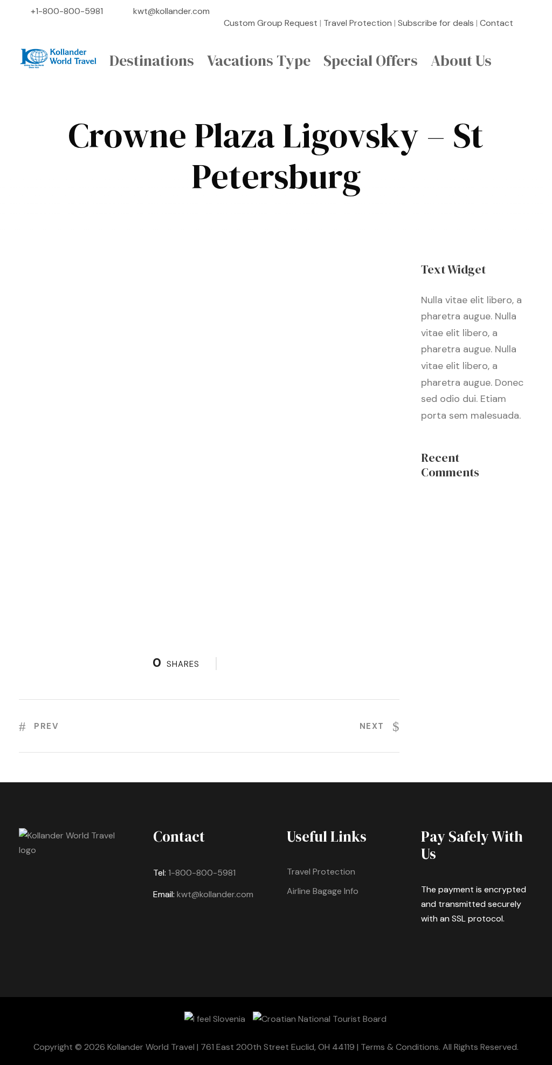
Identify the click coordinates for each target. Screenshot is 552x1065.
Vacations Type (258, 60)
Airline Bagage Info (322, 891)
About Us (461, 60)
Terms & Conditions (400, 1047)
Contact (496, 23)
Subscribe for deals (436, 23)
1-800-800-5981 (202, 872)
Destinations (151, 60)
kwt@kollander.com (171, 11)
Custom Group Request (271, 23)
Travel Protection (357, 23)
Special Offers (370, 60)
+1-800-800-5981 (67, 11)
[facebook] (530, 23)
